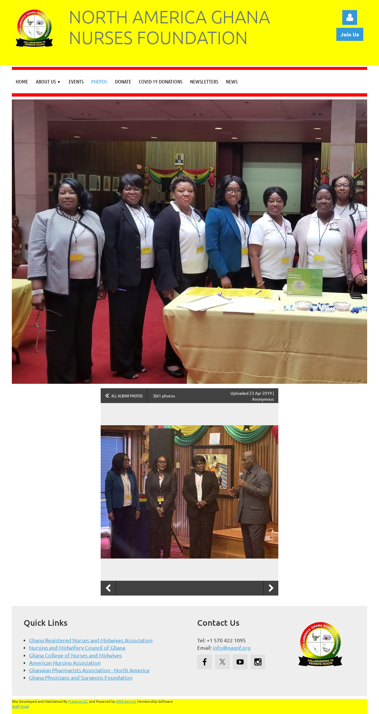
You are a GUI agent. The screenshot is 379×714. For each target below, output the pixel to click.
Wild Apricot (126, 701)
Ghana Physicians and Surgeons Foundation (80, 677)
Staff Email (20, 706)
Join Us (350, 34)
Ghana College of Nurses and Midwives (75, 655)
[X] (222, 661)
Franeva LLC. (78, 701)
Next (271, 588)
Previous (108, 588)
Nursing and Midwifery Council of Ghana (77, 647)
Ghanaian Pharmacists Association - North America (89, 670)
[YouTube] (240, 661)
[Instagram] (257, 661)
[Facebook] (204, 661)
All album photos (127, 395)
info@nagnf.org (231, 647)
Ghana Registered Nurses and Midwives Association (90, 640)
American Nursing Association (65, 663)
